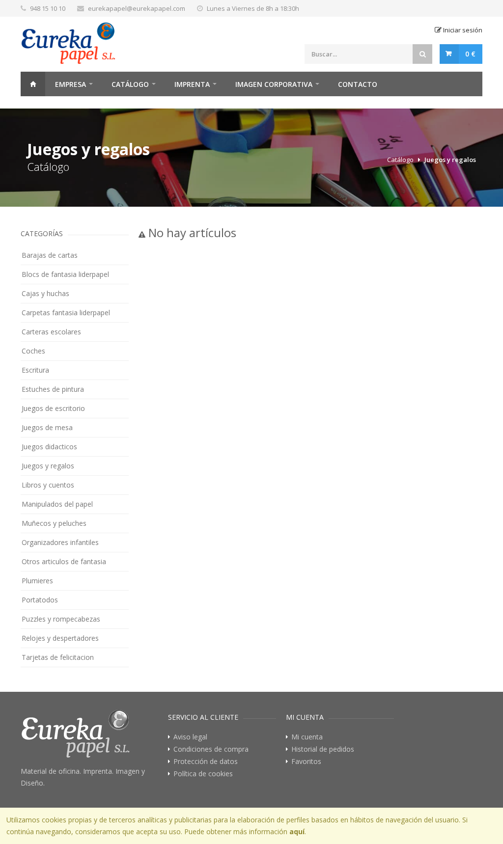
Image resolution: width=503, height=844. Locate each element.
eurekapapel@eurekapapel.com (136, 8)
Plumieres (37, 580)
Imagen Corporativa (273, 84)
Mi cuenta (307, 737)
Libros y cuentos (48, 485)
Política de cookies (203, 773)
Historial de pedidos (322, 749)
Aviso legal (190, 737)
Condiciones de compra (211, 749)
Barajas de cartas (50, 255)
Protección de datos (205, 761)
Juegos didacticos (49, 446)
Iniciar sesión (462, 30)
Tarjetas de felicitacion (58, 657)
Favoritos (306, 761)
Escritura (35, 370)
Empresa (70, 84)
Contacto (357, 84)
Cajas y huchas (45, 293)
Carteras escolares (51, 331)
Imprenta (192, 84)
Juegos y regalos (450, 159)
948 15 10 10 (47, 8)
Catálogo (130, 84)
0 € (470, 53)
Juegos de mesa (47, 427)
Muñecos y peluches (54, 523)
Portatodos (40, 599)
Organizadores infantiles (60, 542)
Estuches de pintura (53, 389)
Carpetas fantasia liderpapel (66, 312)
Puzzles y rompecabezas (61, 619)
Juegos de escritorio (53, 408)
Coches (33, 350)
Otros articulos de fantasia (64, 561)
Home (33, 84)
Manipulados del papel (57, 504)
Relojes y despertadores (60, 638)
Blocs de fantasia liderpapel (65, 274)
